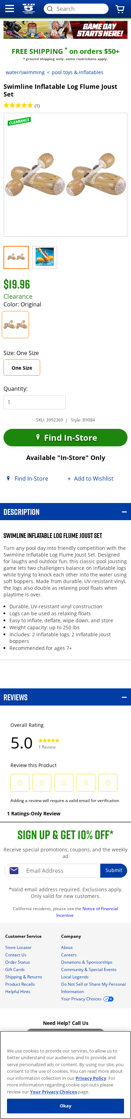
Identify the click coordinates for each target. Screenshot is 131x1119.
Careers (69, 955)
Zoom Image (27, 123)
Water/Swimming (25, 72)
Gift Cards (15, 969)
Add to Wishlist (94, 478)
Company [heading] (71, 936)
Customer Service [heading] (24, 936)
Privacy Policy (90, 1078)
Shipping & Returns (24, 977)
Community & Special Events (89, 969)
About (67, 947)
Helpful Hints (18, 991)
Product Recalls (20, 984)
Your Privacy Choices (53, 1092)
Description (21, 512)
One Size (26, 370)
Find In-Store (69, 437)
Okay (66, 1106)
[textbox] (65, 871)
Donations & (86, 962)
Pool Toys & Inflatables (77, 72)
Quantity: (15, 388)
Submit (113, 870)
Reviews (15, 697)
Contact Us (16, 955)
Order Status (18, 962)
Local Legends (75, 977)
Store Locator (18, 947)
